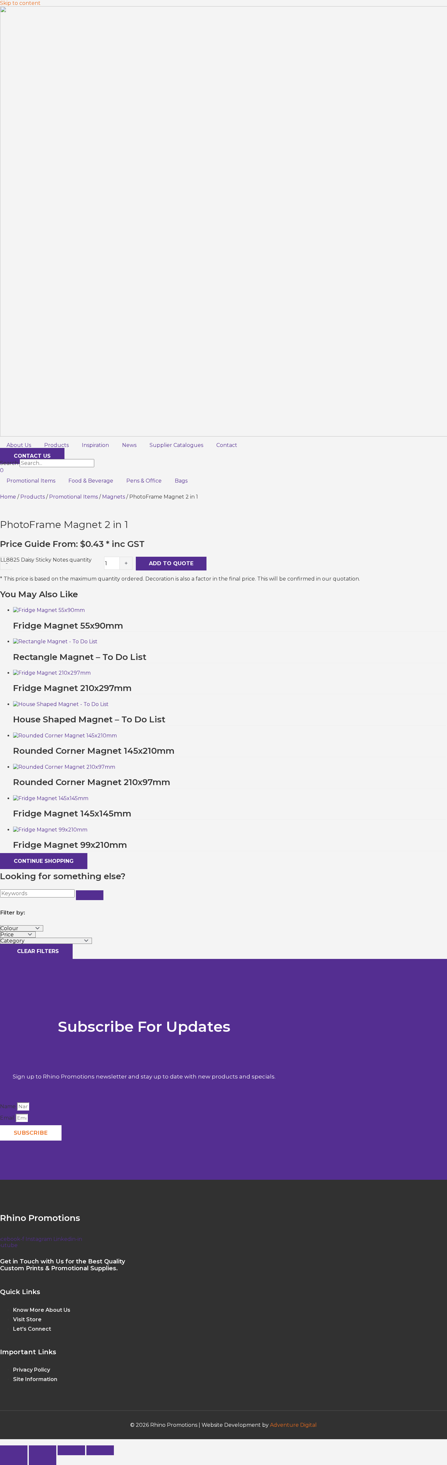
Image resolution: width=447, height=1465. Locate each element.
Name (8, 1106)
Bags (181, 481)
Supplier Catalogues (176, 445)
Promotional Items (31, 481)
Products (56, 445)
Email (8, 1118)
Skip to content (20, 3)
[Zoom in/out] (13, 1450)
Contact (226, 445)
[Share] (71, 1450)
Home (8, 497)
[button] (2, 1442)
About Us (19, 445)
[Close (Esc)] (100, 1450)
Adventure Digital (293, 1425)
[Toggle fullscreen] (42, 1450)
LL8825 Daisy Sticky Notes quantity (46, 560)
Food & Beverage (90, 481)
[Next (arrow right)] (42, 1460)
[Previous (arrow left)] (13, 1460)
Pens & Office (144, 481)
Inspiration (95, 445)
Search (9, 463)
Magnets (113, 497)
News (129, 445)
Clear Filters (36, 951)
